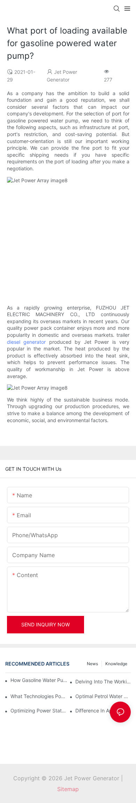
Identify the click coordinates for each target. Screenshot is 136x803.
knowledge (116, 663)
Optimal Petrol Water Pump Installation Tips (103, 696)
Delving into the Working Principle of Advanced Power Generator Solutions (103, 681)
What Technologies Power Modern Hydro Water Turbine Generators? (38, 696)
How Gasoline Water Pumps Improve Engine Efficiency (39, 680)
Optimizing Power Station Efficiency (38, 710)
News (92, 663)
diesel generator (26, 342)
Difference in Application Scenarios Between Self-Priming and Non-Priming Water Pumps (103, 710)
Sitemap (68, 789)
